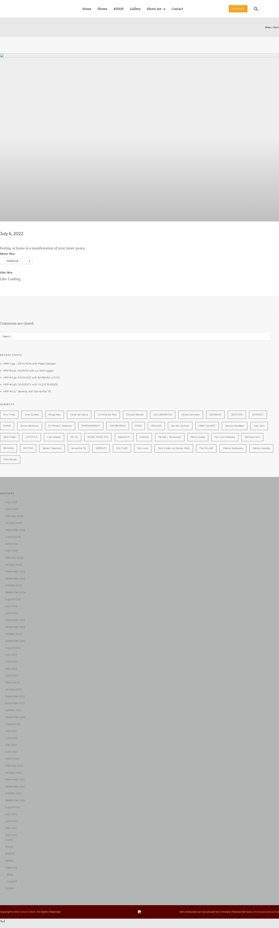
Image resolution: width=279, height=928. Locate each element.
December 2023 (15, 620)
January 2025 (13, 564)
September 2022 (15, 717)
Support (12, 881)
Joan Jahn (259, 426)
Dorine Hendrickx (29, 426)
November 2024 (15, 578)
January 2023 (13, 689)
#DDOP (119, 9)
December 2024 (15, 571)
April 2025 (11, 550)
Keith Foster (9, 437)
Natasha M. (124, 437)
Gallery (135, 9)
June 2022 (11, 737)
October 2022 (13, 710)
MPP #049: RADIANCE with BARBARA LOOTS (31, 377)
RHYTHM (28, 448)
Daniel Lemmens (191, 414)
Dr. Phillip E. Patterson (60, 426)
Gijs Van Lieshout (180, 426)
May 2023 (11, 668)
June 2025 (11, 543)
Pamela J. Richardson (169, 437)
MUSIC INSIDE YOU (98, 437)
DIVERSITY (258, 414)
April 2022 (11, 751)
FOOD (138, 426)
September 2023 (15, 640)
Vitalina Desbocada (233, 448)
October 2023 (13, 633)
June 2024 (11, 613)
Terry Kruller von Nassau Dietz (174, 448)
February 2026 (14, 516)
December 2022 (15, 696)
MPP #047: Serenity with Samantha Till (27, 391)
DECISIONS (215, 414)
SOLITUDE (122, 448)
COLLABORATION (162, 414)
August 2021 (12, 807)
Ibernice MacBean (234, 426)
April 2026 (11, 509)
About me (154, 9)
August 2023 (13, 647)
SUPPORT (238, 8)
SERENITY (101, 448)
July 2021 (11, 814)
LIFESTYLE (32, 437)
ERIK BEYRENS (118, 426)
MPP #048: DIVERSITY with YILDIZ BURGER (30, 384)
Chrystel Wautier (135, 414)
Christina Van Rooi (107, 414)
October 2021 (13, 793)
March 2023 (12, 682)
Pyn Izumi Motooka (225, 437)
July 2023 (11, 654)
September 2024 (15, 592)
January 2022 (13, 772)
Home (87, 9)
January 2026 (13, 522)
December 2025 (15, 529)
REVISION (8, 448)
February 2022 (14, 765)
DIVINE (7, 426)
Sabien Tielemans (51, 448)
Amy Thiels (9, 414)
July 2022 (11, 730)
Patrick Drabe (198, 437)
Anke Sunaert (32, 414)
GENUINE (156, 426)
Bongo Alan (55, 414)
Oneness (144, 437)
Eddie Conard (20, 911)
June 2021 (11, 821)
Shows (102, 9)
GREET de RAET (207, 426)
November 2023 (15, 626)
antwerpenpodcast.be (265, 911)
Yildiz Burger (10, 459)
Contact (177, 9)
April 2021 (11, 834)
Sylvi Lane (142, 448)
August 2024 (13, 599)
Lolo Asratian (54, 437)
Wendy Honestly (261, 448)
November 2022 (15, 703)
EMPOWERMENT (90, 426)
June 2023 (11, 661)
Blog (10, 874)
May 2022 (11, 744)
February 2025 (14, 557)
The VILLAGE (206, 448)
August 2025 (13, 536)
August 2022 (13, 724)
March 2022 (12, 758)
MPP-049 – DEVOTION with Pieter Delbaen (29, 363)
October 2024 (13, 585)
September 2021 (15, 800)
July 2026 (11, 502)
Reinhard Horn (252, 437)
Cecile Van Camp (79, 414)
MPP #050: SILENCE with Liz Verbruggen (28, 370)
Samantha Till (78, 448)
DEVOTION (237, 414)
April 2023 (11, 675)
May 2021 (11, 828)
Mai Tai (74, 437)
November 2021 (15, 786)
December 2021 (15, 779)
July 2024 (11, 606)
